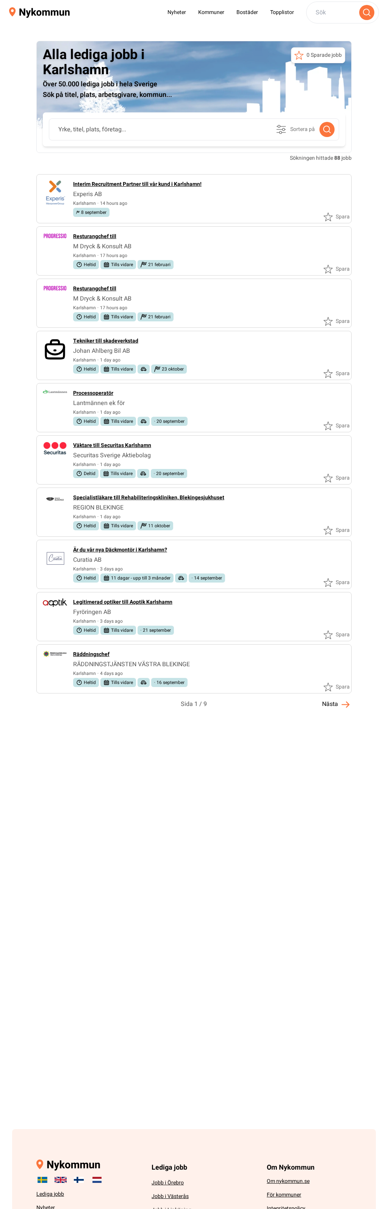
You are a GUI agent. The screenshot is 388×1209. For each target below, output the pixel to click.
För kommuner (284, 1195)
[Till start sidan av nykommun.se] (39, 12)
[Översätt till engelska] (61, 1180)
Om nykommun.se (288, 1181)
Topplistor (282, 12)
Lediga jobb (50, 1194)
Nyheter (176, 12)
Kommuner (211, 12)
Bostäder (247, 12)
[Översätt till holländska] (97, 1180)
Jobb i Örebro (168, 1183)
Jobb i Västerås (170, 1196)
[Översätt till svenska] (42, 1180)
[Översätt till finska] (79, 1180)
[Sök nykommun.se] (366, 12)
